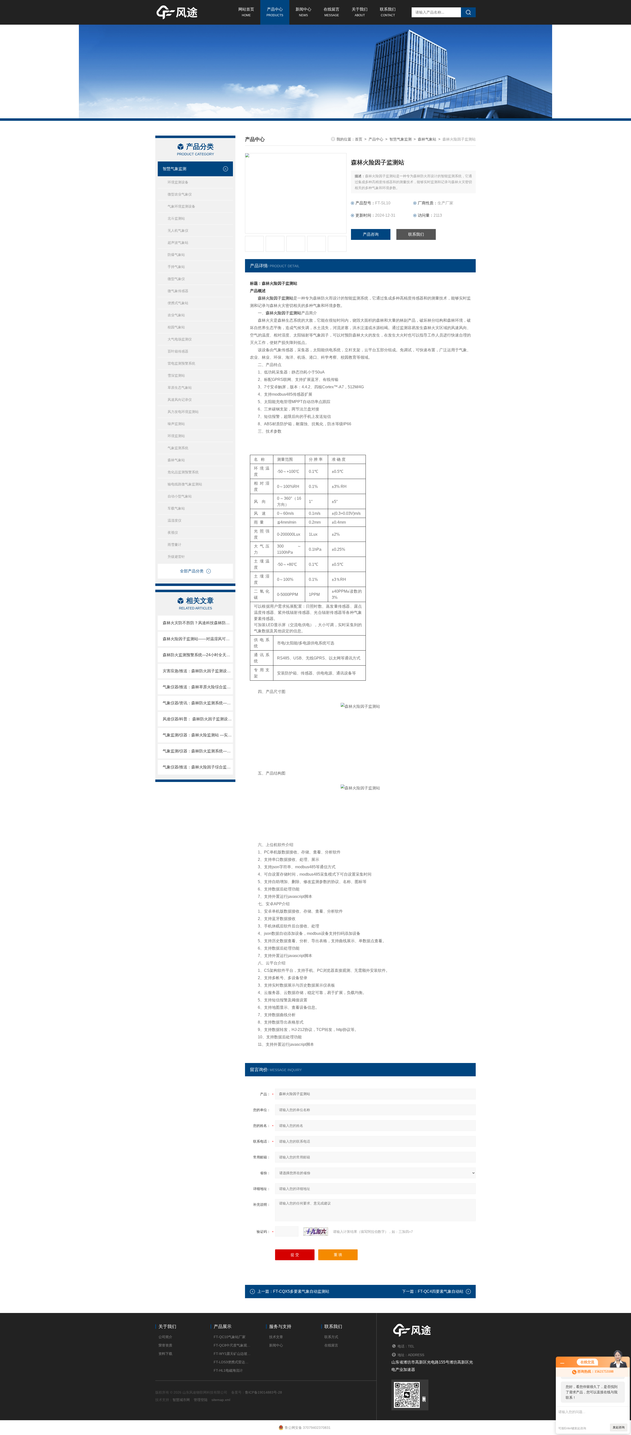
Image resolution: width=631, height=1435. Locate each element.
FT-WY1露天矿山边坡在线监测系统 (232, 1354)
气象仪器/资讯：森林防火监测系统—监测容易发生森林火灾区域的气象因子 (198, 703)
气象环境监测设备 (181, 206)
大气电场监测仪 (180, 339)
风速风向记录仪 (180, 400)
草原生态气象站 (180, 388)
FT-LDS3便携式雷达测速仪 (232, 1362)
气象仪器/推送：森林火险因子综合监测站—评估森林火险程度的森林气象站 (198, 767)
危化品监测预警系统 (183, 472)
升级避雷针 (176, 557)
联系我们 (388, 12)
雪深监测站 (176, 375)
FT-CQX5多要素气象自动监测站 (301, 1291)
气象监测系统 (178, 448)
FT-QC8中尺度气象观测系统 (232, 1345)
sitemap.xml (220, 1400)
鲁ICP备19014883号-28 (263, 1392)
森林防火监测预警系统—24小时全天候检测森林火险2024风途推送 (198, 655)
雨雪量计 (174, 545)
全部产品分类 (192, 571)
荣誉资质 (165, 1345)
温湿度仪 (174, 520)
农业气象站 (176, 315)
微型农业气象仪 (180, 194)
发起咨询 (619, 1427)
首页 (358, 139)
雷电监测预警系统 (181, 363)
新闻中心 (303, 12)
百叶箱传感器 (178, 351)
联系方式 (331, 1337)
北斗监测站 (176, 218)
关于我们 (360, 12)
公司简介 (165, 1337)
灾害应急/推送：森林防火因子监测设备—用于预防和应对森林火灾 (198, 671)
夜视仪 (173, 532)
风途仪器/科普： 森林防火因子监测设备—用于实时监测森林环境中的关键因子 (198, 719)
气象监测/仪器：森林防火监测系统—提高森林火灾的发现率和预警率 (198, 751)
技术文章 (276, 1337)
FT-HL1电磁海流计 (228, 1370)
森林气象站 (176, 460)
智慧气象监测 (174, 169)
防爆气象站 (176, 255)
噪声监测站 (176, 424)
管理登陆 (201, 1400)
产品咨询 (371, 234)
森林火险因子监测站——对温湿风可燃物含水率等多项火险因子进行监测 (198, 639)
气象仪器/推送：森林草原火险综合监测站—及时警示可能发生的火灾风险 (198, 687)
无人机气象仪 (178, 230)
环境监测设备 (178, 182)
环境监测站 (176, 436)
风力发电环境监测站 (183, 412)
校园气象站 (176, 327)
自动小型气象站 (180, 496)
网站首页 (246, 12)
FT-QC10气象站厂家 (229, 1337)
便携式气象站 (178, 303)
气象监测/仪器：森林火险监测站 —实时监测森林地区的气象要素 (198, 735)
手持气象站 (176, 267)
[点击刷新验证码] (315, 1231)
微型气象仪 (176, 279)
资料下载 (165, 1354)
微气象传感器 (178, 291)
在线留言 (331, 12)
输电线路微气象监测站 (185, 484)
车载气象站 (176, 508)
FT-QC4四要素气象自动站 (440, 1291)
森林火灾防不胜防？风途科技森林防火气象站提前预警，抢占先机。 (198, 623)
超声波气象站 (178, 243)
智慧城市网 (181, 1400)
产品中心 (274, 12)
